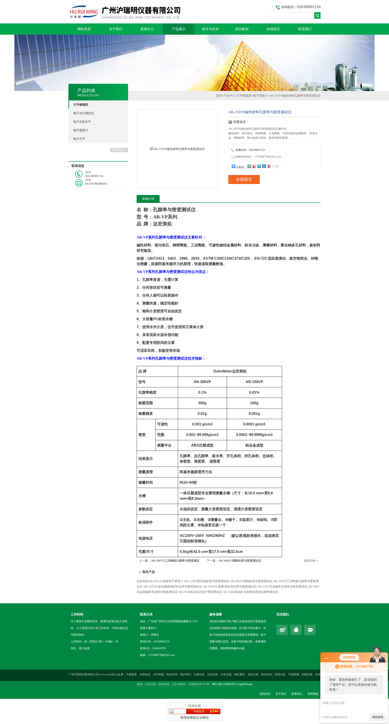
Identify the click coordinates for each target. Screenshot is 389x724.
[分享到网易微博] (268, 166)
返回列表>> (311, 560)
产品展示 (178, 29)
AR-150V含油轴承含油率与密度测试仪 (282, 586)
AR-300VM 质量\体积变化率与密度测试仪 (230, 586)
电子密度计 (80, 130)
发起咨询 (377, 717)
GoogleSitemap (244, 684)
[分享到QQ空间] (249, 166)
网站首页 (84, 29)
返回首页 (265, 693)
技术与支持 (210, 29)
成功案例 (242, 29)
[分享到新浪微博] (253, 166)
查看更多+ (119, 150)
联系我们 (305, 29)
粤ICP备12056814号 (223, 684)
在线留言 (273, 29)
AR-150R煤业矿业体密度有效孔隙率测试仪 (250, 592)
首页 (219, 95)
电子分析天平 (82, 121)
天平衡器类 (244, 95)
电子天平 (79, 139)
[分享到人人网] (263, 166)
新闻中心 (147, 29)
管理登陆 (313, 693)
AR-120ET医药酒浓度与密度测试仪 (206, 581)
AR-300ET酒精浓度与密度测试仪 (239, 560)
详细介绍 (148, 198)
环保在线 (194, 706)
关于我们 (115, 29)
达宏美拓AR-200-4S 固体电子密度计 (160, 581)
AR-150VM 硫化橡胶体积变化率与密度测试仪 (172, 586)
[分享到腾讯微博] (258, 166)
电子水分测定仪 (83, 113)
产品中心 (229, 95)
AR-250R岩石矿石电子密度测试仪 (200, 592)
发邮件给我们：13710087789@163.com (258, 156)
